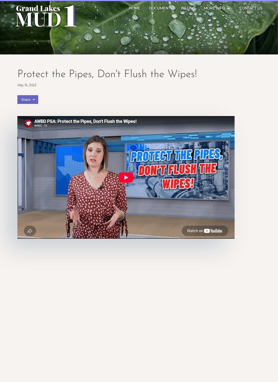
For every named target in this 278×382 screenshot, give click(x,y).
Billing (188, 8)
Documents (160, 8)
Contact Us (251, 8)
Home (134, 8)
